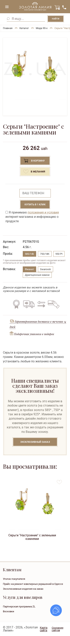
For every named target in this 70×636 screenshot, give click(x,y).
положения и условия (43, 212)
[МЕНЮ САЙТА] (7, 7)
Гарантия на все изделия (16, 304)
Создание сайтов (57, 629)
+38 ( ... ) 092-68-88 (64, 7)
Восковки (8, 611)
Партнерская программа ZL (19, 606)
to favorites (59, 480)
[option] (35, 69)
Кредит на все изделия (53, 304)
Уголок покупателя (14, 578)
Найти (55, 19)
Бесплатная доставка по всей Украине (29, 304)
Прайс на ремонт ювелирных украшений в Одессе (33, 583)
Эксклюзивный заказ (35, 441)
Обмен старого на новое (40, 304)
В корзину (38, 160)
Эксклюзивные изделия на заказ (23, 588)
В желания (38, 171)
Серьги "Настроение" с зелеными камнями (32, 536)
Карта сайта (43, 629)
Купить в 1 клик (35, 204)
